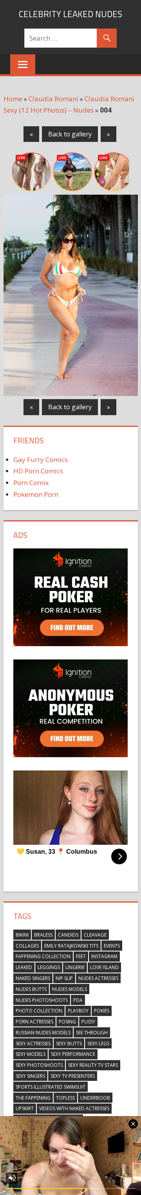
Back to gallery (70, 134)
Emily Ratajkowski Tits (71, 945)
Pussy (88, 1021)
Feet (81, 956)
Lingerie (75, 967)
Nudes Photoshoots (42, 1000)
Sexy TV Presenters (73, 1076)
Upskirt (25, 1108)
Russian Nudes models (43, 1032)
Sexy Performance (73, 1054)
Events (112, 945)
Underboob (95, 1098)
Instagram (104, 956)
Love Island (104, 967)
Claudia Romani (53, 98)
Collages (27, 945)
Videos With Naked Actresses (74, 1108)
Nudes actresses (98, 978)
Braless (43, 935)
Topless (65, 1098)
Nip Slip (64, 978)
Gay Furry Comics (40, 459)
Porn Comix (31, 482)
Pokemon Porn (35, 494)
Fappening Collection (43, 956)
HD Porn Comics (38, 470)
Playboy (78, 1010)
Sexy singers (30, 1076)
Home (13, 98)
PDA (78, 1000)
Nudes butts (31, 989)
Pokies (101, 1010)
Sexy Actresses (33, 1043)
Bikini (22, 935)
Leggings (49, 967)
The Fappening (33, 1098)
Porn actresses (34, 1021)
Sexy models (30, 1054)
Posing (67, 1021)
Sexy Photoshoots (39, 1065)
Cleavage (95, 935)
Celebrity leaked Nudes (70, 14)
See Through (92, 1032)
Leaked (24, 967)
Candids (68, 935)
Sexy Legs (98, 1043)
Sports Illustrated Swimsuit (50, 1087)
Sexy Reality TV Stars (93, 1065)
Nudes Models (69, 989)
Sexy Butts (69, 1043)
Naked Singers (33, 978)
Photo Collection (39, 1010)
